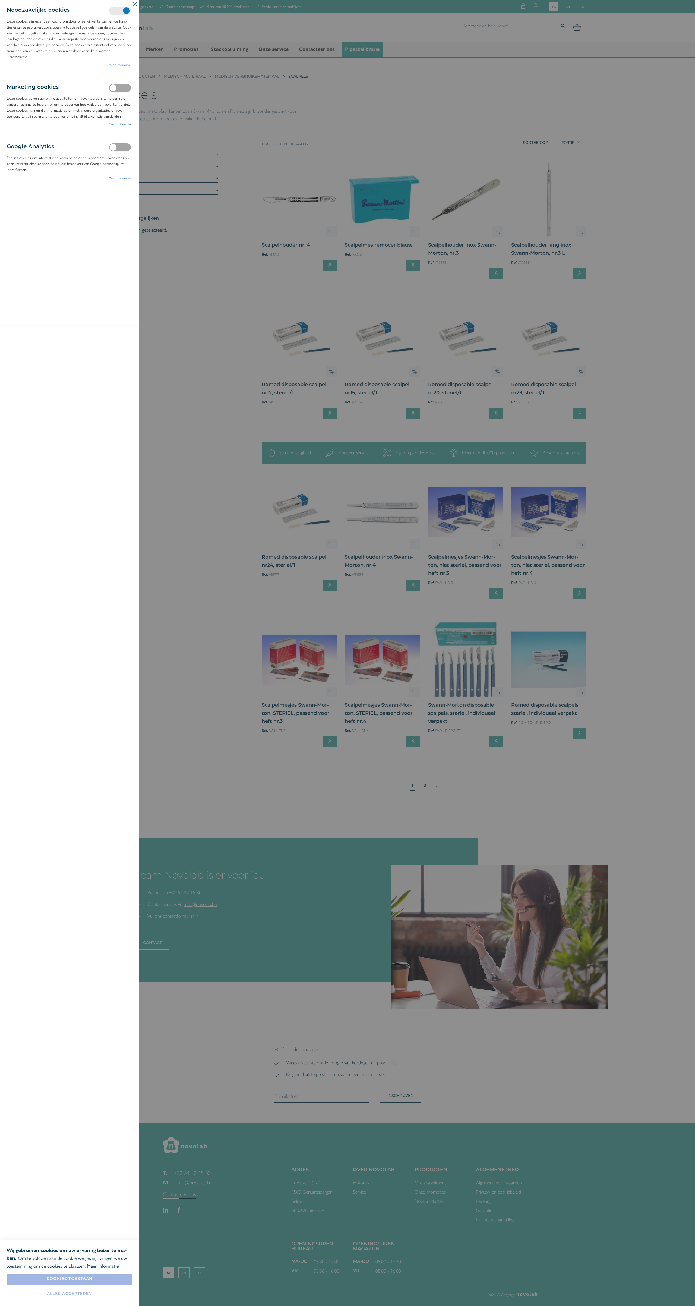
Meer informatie (120, 64)
